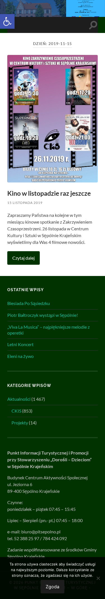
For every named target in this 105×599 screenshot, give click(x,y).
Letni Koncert (20, 344)
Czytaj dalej (23, 257)
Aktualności (19, 399)
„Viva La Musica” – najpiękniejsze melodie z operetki (48, 329)
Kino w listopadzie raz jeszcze (49, 193)
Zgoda (52, 586)
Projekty (19, 422)
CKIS (16, 410)
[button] (7, 21)
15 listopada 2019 (25, 203)
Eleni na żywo (20, 356)
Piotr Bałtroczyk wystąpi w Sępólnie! (42, 315)
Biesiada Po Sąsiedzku (28, 303)
